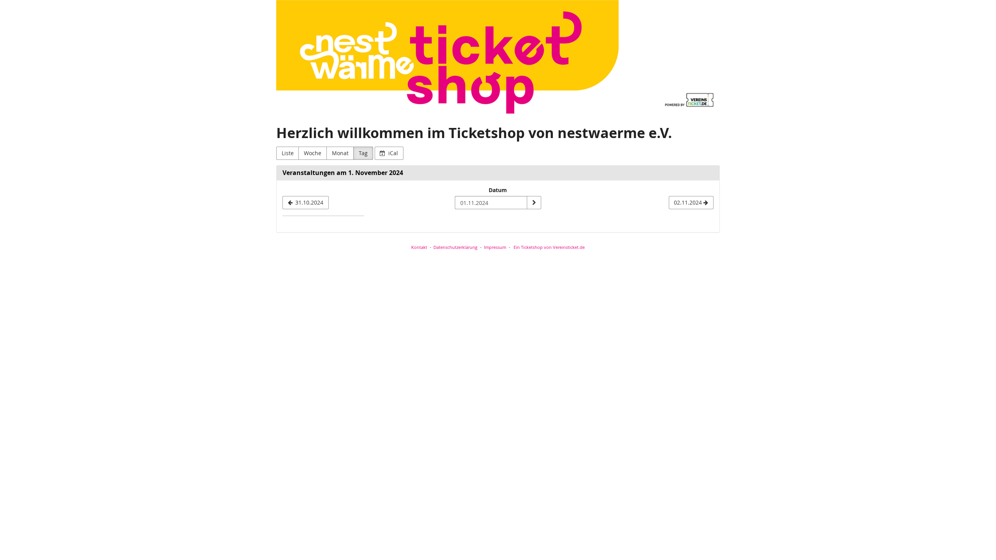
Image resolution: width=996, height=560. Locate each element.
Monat (340, 153)
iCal (392, 153)
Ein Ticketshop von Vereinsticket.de (549, 247)
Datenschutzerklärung (455, 247)
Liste (288, 153)
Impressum (495, 247)
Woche (312, 153)
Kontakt (419, 247)
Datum (498, 190)
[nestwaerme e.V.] (498, 57)
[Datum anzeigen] (534, 202)
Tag (363, 153)
